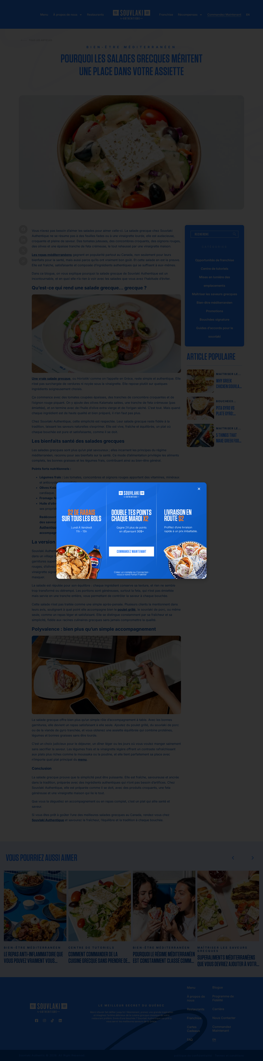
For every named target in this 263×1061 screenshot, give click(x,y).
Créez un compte (123, 572)
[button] (199, 488)
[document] (131, 530)
